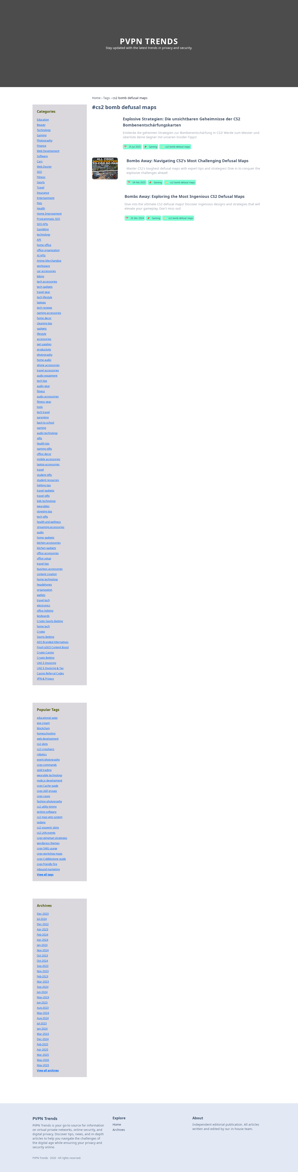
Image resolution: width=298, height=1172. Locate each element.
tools (40, 407)
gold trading (44, 770)
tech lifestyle (44, 297)
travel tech (43, 600)
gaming (41, 428)
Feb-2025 (42, 1044)
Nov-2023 (43, 971)
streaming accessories (50, 527)
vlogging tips (44, 511)
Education (43, 119)
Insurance (43, 193)
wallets (41, 595)
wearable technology (49, 775)
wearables (43, 506)
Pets (39, 203)
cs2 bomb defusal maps (175, 146)
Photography (44, 140)
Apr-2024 (42, 940)
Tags (106, 98)
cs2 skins (42, 744)
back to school (45, 422)
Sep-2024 (42, 987)
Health (41, 208)
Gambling (43, 229)
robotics (42, 754)
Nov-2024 (43, 950)
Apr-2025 (42, 1049)
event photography (48, 759)
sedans (41, 822)
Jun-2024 (42, 992)
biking (40, 276)
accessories (44, 339)
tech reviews (44, 308)
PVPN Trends (149, 41)
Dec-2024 (43, 1039)
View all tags (45, 874)
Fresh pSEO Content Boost (53, 647)
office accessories (48, 553)
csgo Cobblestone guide (51, 859)
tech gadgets (45, 287)
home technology (47, 579)
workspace (43, 266)
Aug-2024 (43, 1018)
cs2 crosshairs (45, 749)
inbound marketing (48, 869)
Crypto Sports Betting (50, 621)
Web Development (48, 151)
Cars (40, 161)
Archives (119, 1130)
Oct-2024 (42, 961)
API (39, 240)
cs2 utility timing (47, 806)
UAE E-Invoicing (46, 663)
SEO (39, 172)
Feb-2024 (42, 934)
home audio (44, 360)
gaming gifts (44, 449)
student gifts (44, 475)
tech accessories (47, 281)
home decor (44, 318)
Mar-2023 (43, 981)
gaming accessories (49, 313)
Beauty (41, 125)
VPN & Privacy (45, 678)
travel (40, 469)
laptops (41, 302)
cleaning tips (44, 323)
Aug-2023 (43, 1008)
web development (47, 739)
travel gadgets (45, 490)
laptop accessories (48, 464)
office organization (48, 250)
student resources (48, 480)
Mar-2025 (43, 1055)
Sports (41, 182)
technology (43, 234)
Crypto (41, 631)
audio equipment (47, 375)
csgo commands (47, 765)
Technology (44, 130)
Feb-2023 (42, 976)
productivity (44, 349)
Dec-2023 (43, 914)
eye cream (43, 723)
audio (40, 532)
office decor (44, 454)
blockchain (43, 728)
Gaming (150, 146)
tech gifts (42, 517)
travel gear (43, 292)
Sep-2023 (42, 966)
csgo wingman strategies (52, 838)
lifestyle (41, 334)
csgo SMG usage (47, 848)
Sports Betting (45, 637)
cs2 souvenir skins (48, 827)
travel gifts (43, 496)
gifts (39, 438)
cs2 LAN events (46, 833)
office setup (44, 558)
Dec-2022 (43, 924)
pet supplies (44, 344)
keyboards (43, 616)
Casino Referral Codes (50, 673)
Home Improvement (49, 214)
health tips (43, 443)
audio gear (43, 386)
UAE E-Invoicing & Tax (50, 668)
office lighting (45, 611)
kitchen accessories (49, 543)
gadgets (42, 328)
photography (44, 355)
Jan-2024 (42, 1029)
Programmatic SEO (48, 219)
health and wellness (49, 522)
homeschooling (46, 733)
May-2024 (43, 1013)
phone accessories (48, 365)
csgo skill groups (47, 791)
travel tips (43, 564)
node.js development (49, 780)
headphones (44, 584)
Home (96, 98)
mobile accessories (48, 459)
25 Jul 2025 (132, 146)
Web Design (44, 166)
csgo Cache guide (47, 786)
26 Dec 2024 (135, 218)
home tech (43, 626)
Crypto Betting (45, 658)
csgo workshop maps (49, 853)
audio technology (47, 433)
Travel (40, 187)
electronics (43, 605)
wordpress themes (48, 843)
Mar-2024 (43, 1034)
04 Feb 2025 (137, 182)
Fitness (41, 177)
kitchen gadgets (46, 548)
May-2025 (43, 1065)
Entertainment (45, 198)
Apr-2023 (42, 929)
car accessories (46, 271)
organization (44, 590)
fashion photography (49, 801)
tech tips (42, 381)
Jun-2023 (42, 1002)
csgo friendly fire (47, 864)
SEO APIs (42, 224)
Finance (41, 146)
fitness (41, 391)
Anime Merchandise (49, 261)
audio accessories (48, 396)
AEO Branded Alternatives (53, 642)
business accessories (50, 569)
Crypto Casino (45, 652)
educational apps (47, 718)
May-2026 (43, 1060)
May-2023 (43, 997)
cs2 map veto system (49, 817)
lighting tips (44, 485)
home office (44, 245)
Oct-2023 (42, 955)
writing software (47, 812)
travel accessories (48, 370)
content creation (47, 574)
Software (42, 156)
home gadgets (45, 537)
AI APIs (41, 255)
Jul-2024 (42, 919)
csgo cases (43, 796)
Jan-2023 (42, 945)
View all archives (48, 1070)
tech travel (43, 412)
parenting (43, 417)
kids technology (46, 501)
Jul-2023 (42, 1023)
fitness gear (44, 402)
